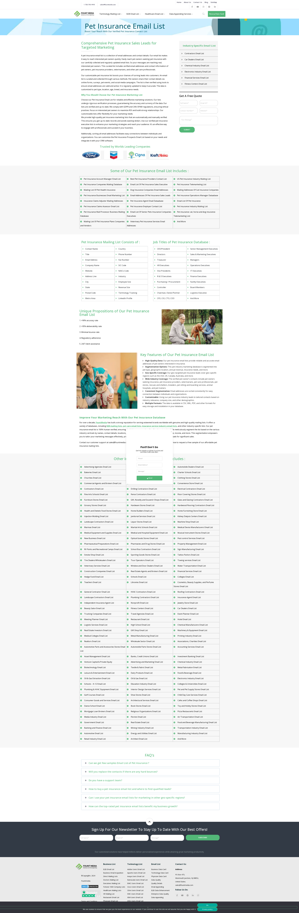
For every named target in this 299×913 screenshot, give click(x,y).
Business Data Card (158, 869)
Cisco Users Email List (135, 887)
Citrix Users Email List (135, 890)
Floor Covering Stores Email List (191, 494)
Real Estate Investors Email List (97, 630)
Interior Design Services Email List (145, 689)
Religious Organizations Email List (145, 711)
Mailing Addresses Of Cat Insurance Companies (198, 190)
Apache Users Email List (136, 873)
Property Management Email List (191, 544)
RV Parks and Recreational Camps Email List (103, 549)
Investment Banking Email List (190, 656)
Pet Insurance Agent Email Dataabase (146, 201)
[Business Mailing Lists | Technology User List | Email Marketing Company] (84, 13)
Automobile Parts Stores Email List (145, 647)
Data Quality (156, 880)
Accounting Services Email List (190, 647)
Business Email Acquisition (113, 873)
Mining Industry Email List (142, 728)
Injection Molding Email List (96, 516)
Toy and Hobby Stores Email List (191, 706)
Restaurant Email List (139, 619)
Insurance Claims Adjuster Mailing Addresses (103, 201)
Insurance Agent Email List (189, 597)
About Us (187, 2)
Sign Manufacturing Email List (190, 549)
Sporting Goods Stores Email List (145, 555)
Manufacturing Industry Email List (192, 733)
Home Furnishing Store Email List (192, 511)
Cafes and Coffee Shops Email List (192, 700)
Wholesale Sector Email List (142, 641)
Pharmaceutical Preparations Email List (101, 544)
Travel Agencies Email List (141, 614)
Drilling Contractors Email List (143, 489)
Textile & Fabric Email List (141, 667)
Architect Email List (138, 739)
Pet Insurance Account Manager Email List (102, 179)
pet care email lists (132, 426)
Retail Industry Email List (95, 739)
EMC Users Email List (135, 894)
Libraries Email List (138, 582)
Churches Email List (92, 478)
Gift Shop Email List (139, 630)
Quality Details (156, 883)
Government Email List (94, 722)
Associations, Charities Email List (191, 641)
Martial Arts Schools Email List (143, 527)
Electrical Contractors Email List (191, 489)
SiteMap (214, 2)
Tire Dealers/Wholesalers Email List (99, 560)
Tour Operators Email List (142, 560)
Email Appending (157, 887)
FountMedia (101, 422)
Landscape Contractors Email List (98, 522)
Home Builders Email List (141, 511)
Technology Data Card (159, 873)
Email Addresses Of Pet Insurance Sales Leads (150, 195)
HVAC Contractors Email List (142, 592)
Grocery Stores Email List (95, 505)
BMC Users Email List (135, 883)
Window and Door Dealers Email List (146, 565)
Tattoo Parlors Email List (188, 555)
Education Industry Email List (143, 684)
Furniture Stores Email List (95, 500)
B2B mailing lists (114, 426)
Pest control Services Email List (191, 538)
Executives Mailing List (111, 883)
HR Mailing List (108, 894)
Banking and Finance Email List (97, 728)
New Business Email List (94, 538)
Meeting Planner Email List (96, 619)
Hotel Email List (184, 619)
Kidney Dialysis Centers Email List (192, 516)
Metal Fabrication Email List (189, 667)
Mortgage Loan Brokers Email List (99, 711)
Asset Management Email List (97, 656)
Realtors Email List (92, 641)
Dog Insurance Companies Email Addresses (149, 190)
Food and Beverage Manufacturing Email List (197, 722)
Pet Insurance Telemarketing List (191, 184)
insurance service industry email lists (159, 426)
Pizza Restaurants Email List (189, 711)
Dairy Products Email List (141, 673)
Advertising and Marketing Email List (146, 662)
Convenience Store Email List (190, 483)
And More (181, 221)
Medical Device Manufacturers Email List (195, 527)
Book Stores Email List (140, 706)
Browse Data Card (216, 14)
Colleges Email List (185, 576)
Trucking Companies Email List (97, 614)
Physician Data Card (158, 876)
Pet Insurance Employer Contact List (146, 206)
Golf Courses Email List (94, 695)
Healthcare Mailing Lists (112, 890)
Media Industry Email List (95, 717)
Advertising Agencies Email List (97, 467)
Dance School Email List (94, 706)
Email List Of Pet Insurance (189, 201)
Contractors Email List (194, 53)
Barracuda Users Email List (137, 880)
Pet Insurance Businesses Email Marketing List (104, 195)
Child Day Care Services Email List (192, 695)
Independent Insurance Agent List (99, 603)
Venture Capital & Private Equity (98, 662)
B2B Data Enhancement (160, 890)
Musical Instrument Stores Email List (193, 533)
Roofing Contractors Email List (190, 592)
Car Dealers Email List (194, 59)
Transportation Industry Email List (192, 728)
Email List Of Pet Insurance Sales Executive (148, 184)
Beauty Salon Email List (94, 608)
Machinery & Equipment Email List (192, 630)
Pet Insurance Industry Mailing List (192, 206)
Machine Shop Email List (188, 522)
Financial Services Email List (196, 77)
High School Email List (140, 625)
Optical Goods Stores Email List (144, 538)
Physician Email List (110, 901)
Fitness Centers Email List (195, 84)
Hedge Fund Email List (93, 576)
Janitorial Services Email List (142, 516)
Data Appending (157, 897)
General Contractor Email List (97, 592)
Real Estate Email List (139, 722)
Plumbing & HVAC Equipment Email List (101, 689)
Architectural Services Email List (144, 700)
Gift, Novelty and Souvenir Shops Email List (149, 500)
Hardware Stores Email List (142, 505)
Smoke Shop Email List (94, 555)
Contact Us (197, 2)
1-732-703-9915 (89, 5)
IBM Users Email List (135, 897)
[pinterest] (187, 895)
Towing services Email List (188, 560)
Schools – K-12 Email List (95, 684)
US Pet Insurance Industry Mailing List (194, 179)
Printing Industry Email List (189, 636)
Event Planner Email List (188, 614)
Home (179, 2)
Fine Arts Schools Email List (96, 494)
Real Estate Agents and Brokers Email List (148, 571)
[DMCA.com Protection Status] (90, 886)
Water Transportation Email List (191, 565)
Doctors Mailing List (110, 880)
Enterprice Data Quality (160, 894)
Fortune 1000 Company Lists (114, 887)
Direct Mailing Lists (110, 876)
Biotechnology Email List (95, 667)
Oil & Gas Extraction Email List (97, 678)
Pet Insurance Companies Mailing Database (103, 184)
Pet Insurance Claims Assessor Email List (101, 206)
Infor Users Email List (135, 901)
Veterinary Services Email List (97, 565)
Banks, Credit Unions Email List (144, 656)
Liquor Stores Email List (140, 522)
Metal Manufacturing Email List (144, 636)
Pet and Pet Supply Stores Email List (193, 689)
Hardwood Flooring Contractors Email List (195, 505)
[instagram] (198, 895)
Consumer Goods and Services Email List (101, 700)
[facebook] (177, 895)
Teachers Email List (92, 582)
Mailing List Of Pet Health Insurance (99, 190)
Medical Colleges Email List (96, 636)
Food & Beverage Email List (189, 673)
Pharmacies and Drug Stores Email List (147, 544)
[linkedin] (193, 895)
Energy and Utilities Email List (143, 733)
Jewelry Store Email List (187, 603)
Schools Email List (138, 576)
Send (150, 478)
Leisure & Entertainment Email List (99, 673)
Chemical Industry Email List (196, 65)
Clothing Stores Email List (188, 478)
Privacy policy (207, 909)
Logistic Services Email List (95, 625)
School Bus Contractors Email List (145, 549)
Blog (206, 2)
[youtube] (182, 895)
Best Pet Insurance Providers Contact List (148, 179)
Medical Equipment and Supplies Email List (102, 533)
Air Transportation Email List (190, 717)
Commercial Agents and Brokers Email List (102, 483)
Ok (207, 905)
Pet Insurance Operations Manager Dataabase (197, 195)
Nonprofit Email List (139, 603)
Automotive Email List (93, 733)
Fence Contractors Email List (143, 494)
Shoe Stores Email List (140, 695)
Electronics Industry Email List (197, 71)
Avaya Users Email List (135, 876)
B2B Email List (108, 869)
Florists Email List (138, 717)
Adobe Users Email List (136, 869)
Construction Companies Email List (99, 571)
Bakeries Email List (92, 472)
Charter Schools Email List (188, 472)
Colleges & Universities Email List (191, 684)
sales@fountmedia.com (108, 5)
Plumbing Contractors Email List (144, 597)
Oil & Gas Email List (138, 678)
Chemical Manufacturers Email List (192, 625)
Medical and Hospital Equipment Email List (149, 533)
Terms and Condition (89, 901)
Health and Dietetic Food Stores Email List (102, 511)
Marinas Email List (92, 527)
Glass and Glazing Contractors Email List (195, 500)
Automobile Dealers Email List (190, 467)
